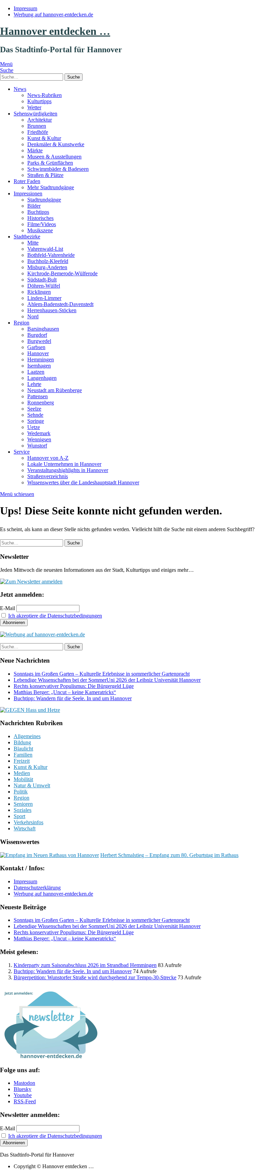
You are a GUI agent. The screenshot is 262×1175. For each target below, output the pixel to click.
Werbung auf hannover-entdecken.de (53, 14)
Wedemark (38, 433)
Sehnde (35, 415)
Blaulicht (23, 748)
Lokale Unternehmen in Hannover (64, 464)
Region (21, 323)
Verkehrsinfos (28, 822)
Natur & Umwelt (32, 785)
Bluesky (22, 1089)
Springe (35, 421)
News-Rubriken (44, 95)
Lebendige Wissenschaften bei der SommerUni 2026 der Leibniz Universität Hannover (107, 680)
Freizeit (22, 761)
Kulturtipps (39, 101)
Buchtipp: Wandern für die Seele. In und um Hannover (73, 698)
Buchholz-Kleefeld (47, 261)
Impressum (25, 8)
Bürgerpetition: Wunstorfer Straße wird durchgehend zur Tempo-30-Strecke (95, 977)
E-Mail (7, 608)
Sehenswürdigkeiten (35, 113)
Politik (21, 791)
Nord (33, 316)
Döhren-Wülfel (43, 286)
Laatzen (35, 372)
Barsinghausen (43, 329)
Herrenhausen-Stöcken (51, 310)
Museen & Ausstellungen (54, 157)
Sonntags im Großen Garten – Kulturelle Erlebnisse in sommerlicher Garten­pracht (102, 674)
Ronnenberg (40, 402)
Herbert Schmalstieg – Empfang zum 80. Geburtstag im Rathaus (169, 855)
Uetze (33, 427)
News (20, 89)
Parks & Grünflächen (50, 163)
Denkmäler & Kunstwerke (55, 144)
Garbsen (36, 347)
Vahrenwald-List (45, 249)
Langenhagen (42, 378)
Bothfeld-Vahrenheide (51, 255)
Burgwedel (39, 341)
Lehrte (34, 384)
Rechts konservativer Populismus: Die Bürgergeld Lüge (74, 686)
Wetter (34, 107)
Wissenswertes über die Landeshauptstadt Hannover (83, 482)
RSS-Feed (25, 1101)
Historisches (40, 218)
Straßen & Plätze (45, 175)
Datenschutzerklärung (37, 887)
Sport (19, 816)
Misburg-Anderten (47, 267)
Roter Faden (27, 181)
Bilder (34, 206)
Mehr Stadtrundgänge (50, 187)
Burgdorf (37, 335)
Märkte (35, 150)
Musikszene (40, 230)
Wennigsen (39, 439)
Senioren (23, 804)
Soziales (22, 810)
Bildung (22, 742)
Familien (23, 755)
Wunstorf (37, 445)
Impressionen (28, 193)
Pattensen (37, 396)
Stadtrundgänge (44, 200)
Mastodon (24, 1083)
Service (22, 452)
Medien (22, 773)
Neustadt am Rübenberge (54, 390)
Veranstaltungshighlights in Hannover (67, 470)
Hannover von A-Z (48, 458)
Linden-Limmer (44, 298)
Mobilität (23, 779)
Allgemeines (27, 736)
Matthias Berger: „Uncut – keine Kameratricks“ (65, 692)
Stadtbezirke (27, 236)
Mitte (33, 243)
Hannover (38, 353)
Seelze (34, 409)
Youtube (23, 1095)
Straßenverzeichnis (47, 476)
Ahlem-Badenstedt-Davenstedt (60, 304)
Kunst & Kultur (44, 138)
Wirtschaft (24, 828)
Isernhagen (39, 366)
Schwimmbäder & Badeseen (58, 169)
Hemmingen (40, 359)
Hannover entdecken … (55, 31)
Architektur (39, 120)
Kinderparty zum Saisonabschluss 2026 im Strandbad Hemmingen (85, 965)
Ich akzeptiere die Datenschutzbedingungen (55, 616)
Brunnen (36, 126)
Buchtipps (38, 212)
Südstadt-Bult (42, 279)
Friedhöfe (37, 132)
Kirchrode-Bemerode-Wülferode (62, 273)
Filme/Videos (41, 224)
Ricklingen (39, 292)
